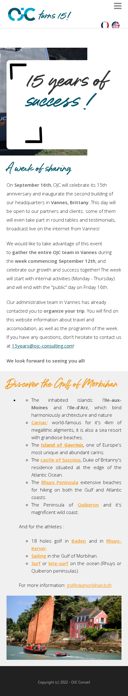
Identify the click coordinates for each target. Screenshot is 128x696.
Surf (36, 563)
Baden (78, 541)
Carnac (39, 422)
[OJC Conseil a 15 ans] (105, 26)
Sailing (38, 556)
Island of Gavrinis (62, 445)
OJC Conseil (80, 682)
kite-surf (58, 563)
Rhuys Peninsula (60, 482)
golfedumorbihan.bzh (89, 585)
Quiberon (88, 505)
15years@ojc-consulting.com (42, 346)
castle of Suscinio (60, 460)
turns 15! (53, 16)
